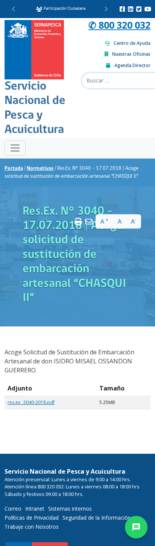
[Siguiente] (106, 9)
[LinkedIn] (130, 9)
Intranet (34, 508)
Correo (13, 508)
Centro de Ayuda (132, 43)
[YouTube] (147, 9)
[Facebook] (122, 9)
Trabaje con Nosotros (32, 526)
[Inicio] (34, 48)
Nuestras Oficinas (131, 54)
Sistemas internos (70, 508)
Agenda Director (132, 65)
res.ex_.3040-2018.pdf (31, 402)
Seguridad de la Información (96, 517)
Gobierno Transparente (67, 9)
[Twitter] (138, 9)
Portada (14, 168)
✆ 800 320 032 (119, 24)
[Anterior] (13, 9)
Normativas (40, 168)
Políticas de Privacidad (32, 517)
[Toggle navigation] (15, 148)
